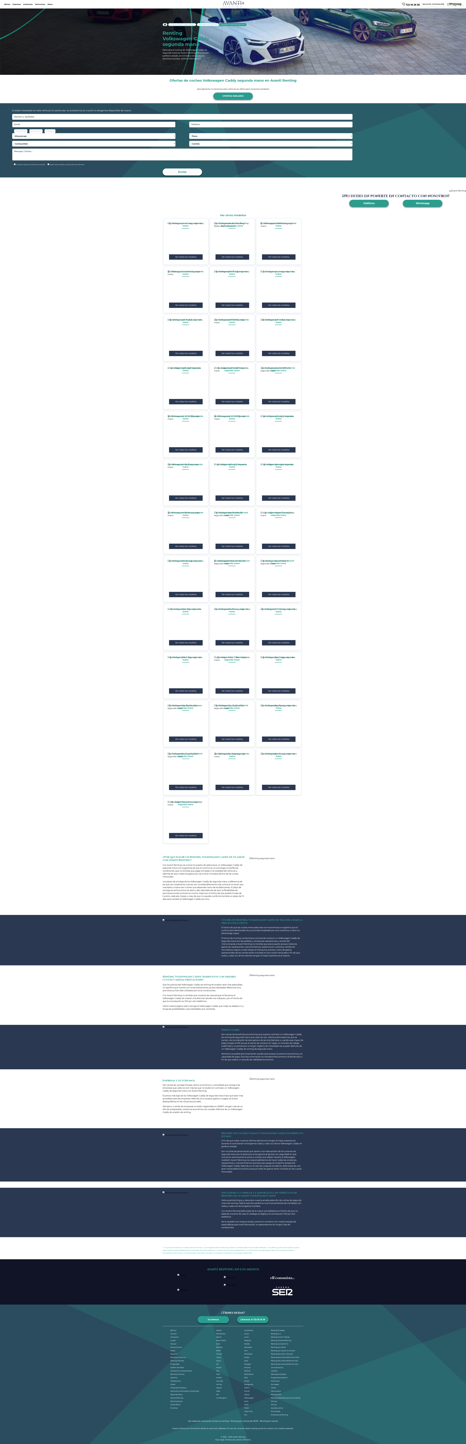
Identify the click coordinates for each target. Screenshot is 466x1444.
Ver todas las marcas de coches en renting (208, 1421)
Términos (247, 1440)
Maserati (247, 1340)
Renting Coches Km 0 (279, 1344)
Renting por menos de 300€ (244, 1421)
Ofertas (7, 4)
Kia (217, 1394)
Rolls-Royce (248, 1374)
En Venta (174, 1408)
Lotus (246, 1337)
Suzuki (247, 1391)
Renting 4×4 (276, 1334)
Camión (173, 1334)
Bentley (219, 1347)
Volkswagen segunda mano (208, 25)
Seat (246, 1378)
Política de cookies (234, 1440)
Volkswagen (249, 1398)
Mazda (247, 1344)
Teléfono (369, 203)
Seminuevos (276, 1391)
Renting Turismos (177, 1374)
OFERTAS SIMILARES (233, 96)
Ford (218, 1374)
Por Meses (275, 1384)
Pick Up (274, 1401)
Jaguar (219, 1388)
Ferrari (218, 1367)
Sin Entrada (275, 1411)
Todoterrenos (175, 1381)
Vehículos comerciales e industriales (184, 1391)
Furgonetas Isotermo (279, 1378)
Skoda (246, 1381)
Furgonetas (174, 1364)
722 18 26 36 (412, 4)
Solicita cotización (433, 4)
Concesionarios (277, 1367)
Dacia (218, 1361)
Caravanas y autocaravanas (181, 1371)
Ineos (246, 1404)
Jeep (218, 1391)
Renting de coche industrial (282, 1354)
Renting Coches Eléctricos (281, 1340)
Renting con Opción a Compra (283, 1351)
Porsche (247, 1367)
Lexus (246, 1334)
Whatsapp (422, 203)
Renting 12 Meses (277, 1330)
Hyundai (219, 1381)
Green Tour (248, 1411)
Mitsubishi (248, 1354)
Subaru (247, 1388)
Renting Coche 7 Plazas (280, 1337)
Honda (219, 1378)
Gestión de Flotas (177, 1367)
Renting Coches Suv (178, 1357)
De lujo (274, 1404)
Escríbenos (213, 1319)
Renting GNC (276, 1394)
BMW (218, 1351)
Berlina (173, 1330)
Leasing (274, 1371)
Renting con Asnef (278, 1347)
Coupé (173, 1340)
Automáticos (175, 1404)
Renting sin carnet (269, 1421)
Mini (246, 1351)
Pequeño (174, 1354)
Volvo (246, 1401)
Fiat (217, 1371)
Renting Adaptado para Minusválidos (285, 1398)
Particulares (40, 4)
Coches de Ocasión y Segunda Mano (182, 25)
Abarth (219, 1330)
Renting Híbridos (177, 1361)
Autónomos (28, 4)
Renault (247, 1371)
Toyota (246, 1394)
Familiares (275, 1381)
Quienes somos (277, 1408)
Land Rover (248, 1330)
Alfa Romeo (220, 1334)
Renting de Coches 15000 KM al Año (285, 1357)
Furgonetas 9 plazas (178, 1388)
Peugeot (247, 1364)
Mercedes (248, 1347)
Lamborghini (221, 1398)
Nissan (247, 1357)
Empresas (17, 4)
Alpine (218, 1337)
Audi (218, 1344)
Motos (50, 4)
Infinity (219, 1384)
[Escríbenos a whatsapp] (455, 4)
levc (245, 1415)
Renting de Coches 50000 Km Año (284, 1364)
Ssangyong (248, 1384)
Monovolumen (176, 1347)
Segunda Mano (176, 1394)
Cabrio (273, 1388)
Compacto (174, 1337)
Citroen (219, 1354)
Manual (173, 1344)
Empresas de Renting (279, 1415)
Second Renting (176, 1398)
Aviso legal (219, 1440)
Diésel (172, 1384)
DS (217, 1364)
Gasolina (173, 1378)
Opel (246, 1361)
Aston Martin (221, 1340)
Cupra (218, 1357)
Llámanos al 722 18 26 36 (252, 1319)
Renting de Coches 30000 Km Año (284, 1361)
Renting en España (278, 1374)
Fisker (246, 1408)
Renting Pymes (176, 1401)
